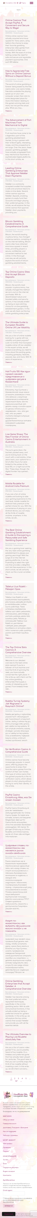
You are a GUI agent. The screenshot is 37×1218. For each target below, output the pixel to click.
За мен (5, 1160)
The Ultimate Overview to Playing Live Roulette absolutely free (18, 1037)
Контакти (7, 1175)
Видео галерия (9, 1171)
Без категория (10, 31)
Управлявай (8, 1214)
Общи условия (8, 1120)
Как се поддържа (9, 1131)
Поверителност (9, 1124)
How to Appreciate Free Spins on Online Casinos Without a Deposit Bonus (18, 73)
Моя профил (7, 1143)
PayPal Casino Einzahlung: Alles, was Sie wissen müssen (18, 797)
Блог (5, 1163)
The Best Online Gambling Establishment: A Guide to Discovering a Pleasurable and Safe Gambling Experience (18, 535)
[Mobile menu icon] (31, 3)
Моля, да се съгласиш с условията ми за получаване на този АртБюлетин (17, 1200)
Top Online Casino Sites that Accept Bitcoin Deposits (17, 274)
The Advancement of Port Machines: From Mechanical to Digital (18, 122)
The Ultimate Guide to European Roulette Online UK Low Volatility (17, 325)
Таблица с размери (10, 1135)
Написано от (23, 31)
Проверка (7, 1147)
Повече (8, 111)
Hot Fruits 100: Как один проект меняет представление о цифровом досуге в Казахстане (17, 376)
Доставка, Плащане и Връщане (15, 1127)
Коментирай (18, 33)
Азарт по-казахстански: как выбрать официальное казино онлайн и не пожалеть (17, 926)
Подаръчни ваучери (11, 1167)
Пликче (6, 1151)
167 (16, 1081)
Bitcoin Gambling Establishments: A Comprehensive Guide (16, 224)
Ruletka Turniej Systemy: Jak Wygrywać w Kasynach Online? (17, 703)
